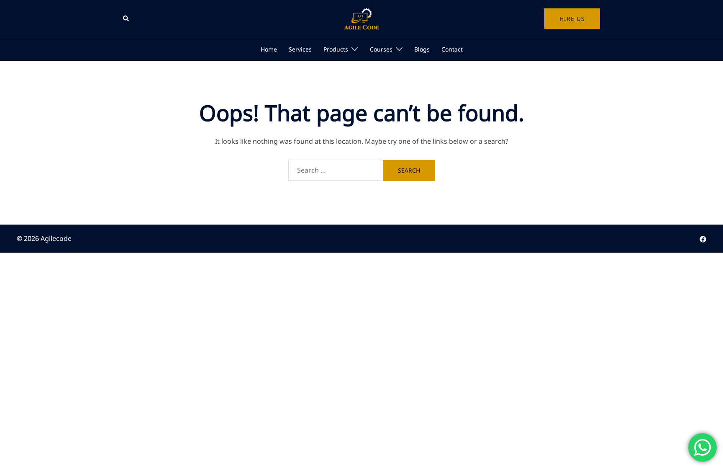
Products (335, 49)
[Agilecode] (361, 18)
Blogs (422, 49)
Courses (381, 49)
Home (269, 49)
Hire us (572, 19)
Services (300, 49)
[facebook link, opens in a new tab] (703, 238)
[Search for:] (334, 170)
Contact (452, 49)
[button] (126, 19)
